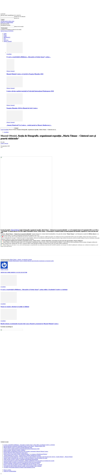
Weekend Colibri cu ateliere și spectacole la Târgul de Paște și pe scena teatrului (22, 462)
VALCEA (6, 40)
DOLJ (5, 34)
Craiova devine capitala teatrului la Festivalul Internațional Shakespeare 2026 (30, 91)
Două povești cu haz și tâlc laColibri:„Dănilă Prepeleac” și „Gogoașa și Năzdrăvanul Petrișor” (25, 454)
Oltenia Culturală (8, 41)
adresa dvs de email (18, 26)
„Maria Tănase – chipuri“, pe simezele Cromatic (21, 259)
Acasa (5, 33)
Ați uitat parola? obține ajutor (7, 21)
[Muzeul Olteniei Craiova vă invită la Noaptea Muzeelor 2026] (10, 69)
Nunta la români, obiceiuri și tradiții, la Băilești (15, 306)
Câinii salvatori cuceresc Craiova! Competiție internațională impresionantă (21, 459)
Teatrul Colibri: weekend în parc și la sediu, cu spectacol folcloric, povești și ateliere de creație (25, 458)
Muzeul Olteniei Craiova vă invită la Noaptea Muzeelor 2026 (25, 74)
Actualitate (9, 54)
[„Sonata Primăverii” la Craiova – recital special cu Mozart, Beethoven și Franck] (15, 121)
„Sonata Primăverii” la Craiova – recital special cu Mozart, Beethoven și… (29, 125)
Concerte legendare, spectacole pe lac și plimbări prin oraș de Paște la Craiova (22, 463)
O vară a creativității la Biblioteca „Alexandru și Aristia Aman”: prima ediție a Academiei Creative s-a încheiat (34, 289)
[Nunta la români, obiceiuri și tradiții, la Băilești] (9, 302)
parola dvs (16, 18)
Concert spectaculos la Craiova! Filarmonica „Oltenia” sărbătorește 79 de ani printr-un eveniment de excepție (29, 460)
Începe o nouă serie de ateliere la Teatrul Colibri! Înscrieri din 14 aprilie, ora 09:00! (23, 464)
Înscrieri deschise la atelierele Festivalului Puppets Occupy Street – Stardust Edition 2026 (24, 446)
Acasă (2, 129)
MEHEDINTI (7, 37)
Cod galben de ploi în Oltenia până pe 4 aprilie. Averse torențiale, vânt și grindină (22, 466)
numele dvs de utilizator (19, 16)
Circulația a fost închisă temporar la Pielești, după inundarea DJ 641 (19, 467)
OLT (5, 38)
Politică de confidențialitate (7, 22)
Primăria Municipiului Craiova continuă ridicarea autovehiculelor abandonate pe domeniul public (31, 260)
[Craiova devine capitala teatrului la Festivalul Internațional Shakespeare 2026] (15, 87)
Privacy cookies (7, 469)
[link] (15, 230)
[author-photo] (4, 268)
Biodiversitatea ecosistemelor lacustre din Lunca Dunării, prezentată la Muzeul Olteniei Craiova (29, 323)
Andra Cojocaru (4, 143)
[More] (37, 152)
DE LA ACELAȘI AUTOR (20, 272)
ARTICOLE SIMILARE (7, 272)
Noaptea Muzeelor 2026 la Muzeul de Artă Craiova (22, 108)
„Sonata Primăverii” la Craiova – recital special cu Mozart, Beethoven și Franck (22, 455)
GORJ (5, 36)
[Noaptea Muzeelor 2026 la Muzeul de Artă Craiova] (15, 104)
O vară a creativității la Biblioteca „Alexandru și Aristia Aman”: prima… (29, 57)
